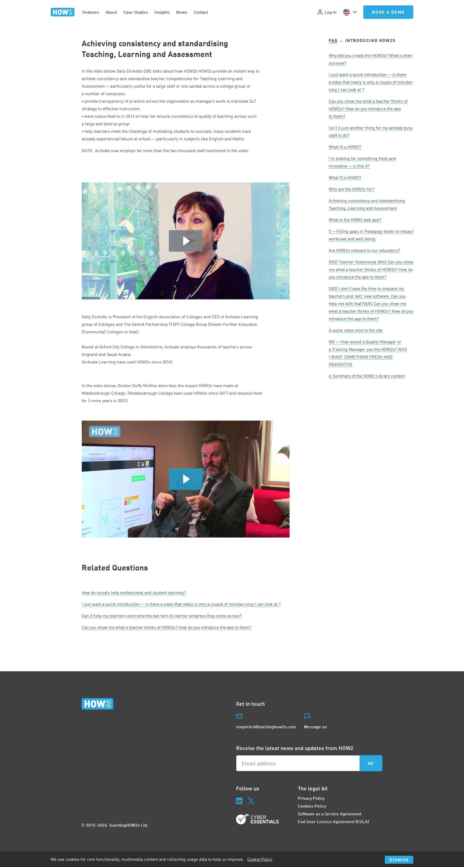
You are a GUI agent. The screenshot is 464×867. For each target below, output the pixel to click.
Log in (330, 12)
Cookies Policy (312, 805)
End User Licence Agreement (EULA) (333, 821)
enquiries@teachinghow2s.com (266, 726)
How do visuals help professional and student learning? (134, 592)
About (111, 12)
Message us (315, 726)
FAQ (333, 40)
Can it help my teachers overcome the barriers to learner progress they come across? (162, 615)
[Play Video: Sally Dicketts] (185, 241)
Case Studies (135, 12)
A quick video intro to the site (356, 330)
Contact (201, 12)
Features (90, 12)
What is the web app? (355, 219)
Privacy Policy (311, 798)
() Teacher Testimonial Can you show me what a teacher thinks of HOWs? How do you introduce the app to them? (371, 269)
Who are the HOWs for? (351, 189)
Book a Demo (388, 12)
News (181, 12)
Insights (162, 12)
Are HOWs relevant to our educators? (364, 250)
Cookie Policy (259, 859)
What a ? (345, 146)
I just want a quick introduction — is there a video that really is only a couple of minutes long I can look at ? (181, 604)
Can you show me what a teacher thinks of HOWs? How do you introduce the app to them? (166, 627)
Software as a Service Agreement (329, 813)
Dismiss (399, 859)
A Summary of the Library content (367, 376)
